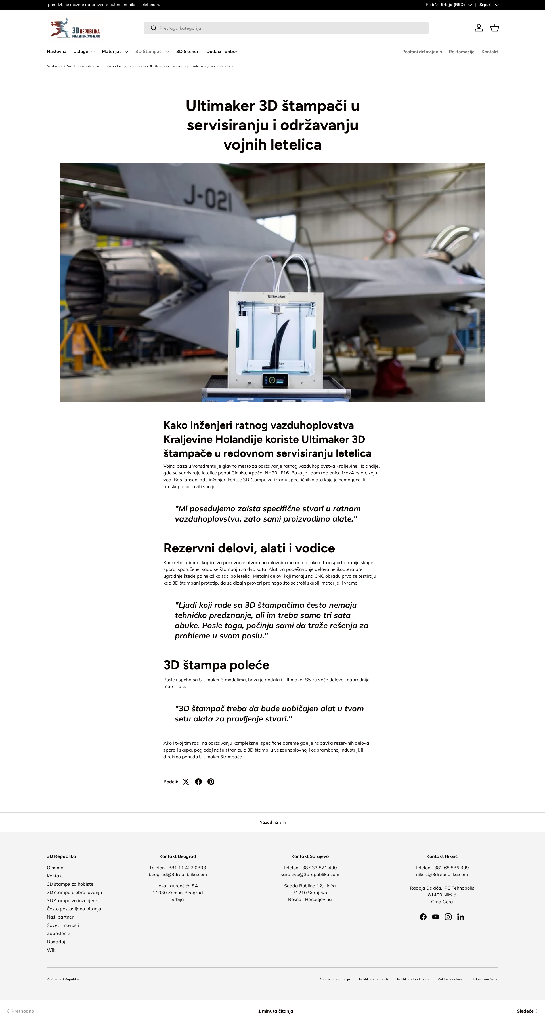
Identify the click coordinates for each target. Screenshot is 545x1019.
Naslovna (56, 51)
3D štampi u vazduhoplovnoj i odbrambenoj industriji (303, 750)
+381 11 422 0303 (186, 867)
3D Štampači (149, 51)
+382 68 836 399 (450, 867)
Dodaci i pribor (221, 51)
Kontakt (489, 52)
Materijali (112, 51)
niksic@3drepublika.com (442, 874)
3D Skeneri (188, 51)
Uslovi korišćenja (485, 979)
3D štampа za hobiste (70, 884)
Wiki (51, 950)
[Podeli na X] (186, 781)
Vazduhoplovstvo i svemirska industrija (97, 66)
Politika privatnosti (373, 979)
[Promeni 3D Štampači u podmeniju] (167, 51)
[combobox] (286, 28)
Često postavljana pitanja (74, 909)
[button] (495, 28)
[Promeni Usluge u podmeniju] (92, 51)
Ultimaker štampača (220, 756)
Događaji (56, 941)
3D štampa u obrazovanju (74, 892)
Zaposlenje (58, 933)
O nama (55, 867)
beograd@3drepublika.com (178, 874)
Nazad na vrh (272, 822)
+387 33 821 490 (318, 867)
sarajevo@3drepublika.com (310, 874)
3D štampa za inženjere (72, 900)
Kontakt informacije (334, 979)
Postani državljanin (422, 52)
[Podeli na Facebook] (198, 781)
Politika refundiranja (413, 979)
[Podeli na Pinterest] (211, 781)
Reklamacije (462, 52)
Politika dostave (450, 979)
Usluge (80, 51)
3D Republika (69, 979)
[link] (19, 1011)
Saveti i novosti (63, 925)
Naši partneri (61, 917)
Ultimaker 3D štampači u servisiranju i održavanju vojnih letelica (183, 66)
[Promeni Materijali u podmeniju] (126, 51)
